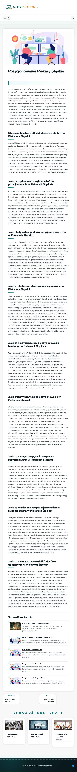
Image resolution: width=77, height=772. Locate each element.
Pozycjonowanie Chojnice (32, 650)
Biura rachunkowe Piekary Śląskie (35, 623)
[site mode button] (8, 17)
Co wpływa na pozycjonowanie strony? (37, 637)
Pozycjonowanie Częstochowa (33, 678)
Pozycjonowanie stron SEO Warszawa (61, 737)
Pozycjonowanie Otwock (31, 664)
